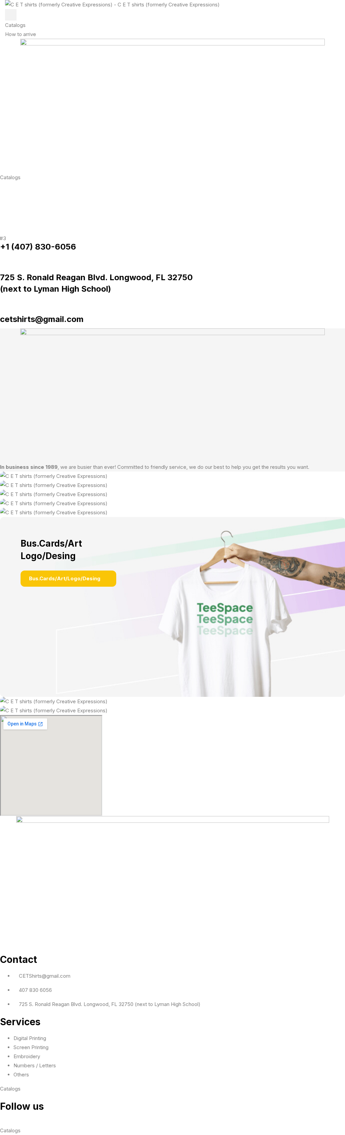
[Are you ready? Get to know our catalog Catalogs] (172, 710)
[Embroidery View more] (172, 503)
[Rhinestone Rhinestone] (172, 512)
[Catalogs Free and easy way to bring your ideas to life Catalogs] (172, 701)
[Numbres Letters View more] (172, 494)
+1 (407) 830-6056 (38, 247)
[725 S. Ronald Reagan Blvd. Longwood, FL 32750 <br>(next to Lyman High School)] (2, 260)
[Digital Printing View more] (172, 485)
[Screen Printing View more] (172, 476)
